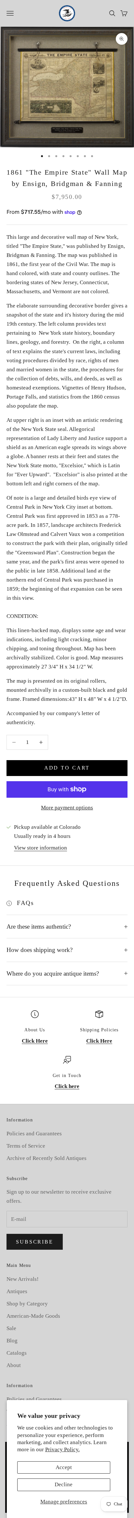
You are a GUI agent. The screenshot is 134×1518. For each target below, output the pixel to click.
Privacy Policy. (62, 1449)
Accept (64, 1467)
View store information (40, 848)
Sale (11, 1328)
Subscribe (34, 1242)
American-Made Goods (33, 1316)
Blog (12, 1341)
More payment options (67, 808)
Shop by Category (27, 1304)
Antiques (17, 1291)
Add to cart (67, 768)
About (14, 1365)
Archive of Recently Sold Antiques (47, 1158)
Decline (64, 1484)
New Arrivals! (23, 1279)
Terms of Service (26, 1146)
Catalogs (17, 1353)
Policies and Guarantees (34, 1133)
